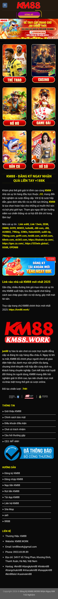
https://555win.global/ (36, 243)
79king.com (8, 235)
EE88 (45, 224)
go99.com (21, 235)
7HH (24, 388)
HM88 (5, 228)
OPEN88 (13, 247)
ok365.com (47, 235)
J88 (41, 194)
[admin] (29, 5)
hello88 (29, 228)
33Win (24, 231)
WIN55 (20, 228)
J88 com (39, 228)
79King (15, 231)
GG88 (5, 247)
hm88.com (33, 235)
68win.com (8, 239)
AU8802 (6, 231)
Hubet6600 (34, 231)
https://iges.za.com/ (13, 243)
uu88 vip (46, 231)
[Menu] (5, 5)
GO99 (13, 228)
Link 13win (36, 224)
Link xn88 (23, 224)
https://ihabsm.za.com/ (40, 239)
